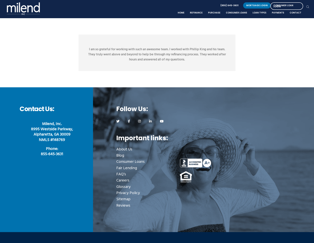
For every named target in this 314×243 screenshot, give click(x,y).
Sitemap (123, 199)
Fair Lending (126, 168)
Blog (120, 155)
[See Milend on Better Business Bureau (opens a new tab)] (211, 163)
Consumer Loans (130, 161)
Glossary (123, 187)
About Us (124, 149)
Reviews (123, 205)
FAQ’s (121, 174)
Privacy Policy (128, 193)
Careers (122, 180)
